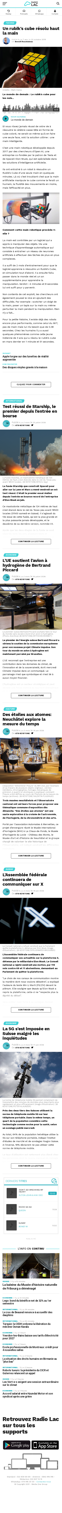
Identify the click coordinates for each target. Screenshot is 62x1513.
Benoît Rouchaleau (24, 42)
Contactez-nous (43, 1482)
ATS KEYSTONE (22, 425)
